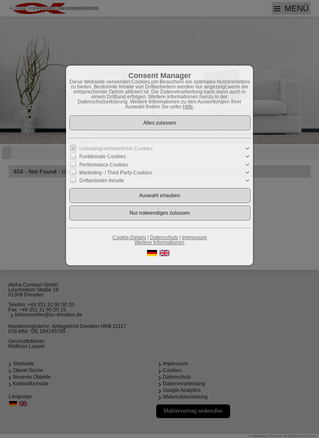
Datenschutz (164, 237)
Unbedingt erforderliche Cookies (116, 149)
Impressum (194, 237)
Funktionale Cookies (102, 156)
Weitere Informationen (159, 242)
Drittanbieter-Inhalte (101, 181)
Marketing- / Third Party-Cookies (115, 173)
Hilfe (188, 107)
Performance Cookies (103, 164)
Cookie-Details (129, 237)
